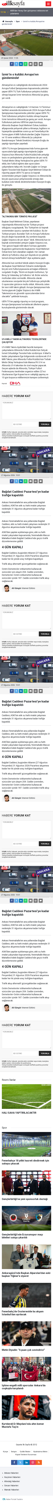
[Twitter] (16, 64)
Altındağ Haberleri (12, 1481)
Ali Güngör (16, 588)
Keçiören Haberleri (12, 1477)
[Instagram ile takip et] (33, 1462)
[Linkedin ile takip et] (26, 1462)
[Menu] (48, 4)
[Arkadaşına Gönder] (31, 64)
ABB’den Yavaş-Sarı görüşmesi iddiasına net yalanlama (29, 12)
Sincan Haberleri (11, 1485)
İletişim (14, 1452)
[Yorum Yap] (41, 64)
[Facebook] (12, 64)
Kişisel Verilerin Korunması (25, 1455)
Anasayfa (9, 21)
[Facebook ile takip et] (14, 1462)
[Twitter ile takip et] (20, 1462)
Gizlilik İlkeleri (25, 1452)
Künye (5, 1452)
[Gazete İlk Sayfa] (13, 3)
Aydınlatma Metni (40, 1452)
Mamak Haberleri (11, 1490)
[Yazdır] (36, 64)
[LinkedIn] (21, 64)
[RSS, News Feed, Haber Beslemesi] (39, 1462)
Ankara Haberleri (11, 1473)
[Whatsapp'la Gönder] (25, 64)
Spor (18, 21)
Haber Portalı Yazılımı (14, 1499)
